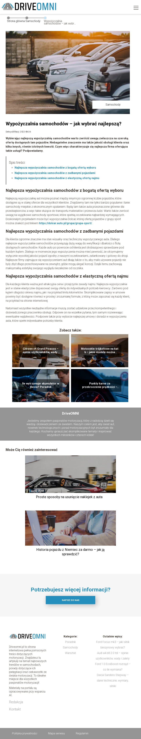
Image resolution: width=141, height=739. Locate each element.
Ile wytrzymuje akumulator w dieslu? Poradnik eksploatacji (40, 385)
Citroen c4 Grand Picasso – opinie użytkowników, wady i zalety (41, 350)
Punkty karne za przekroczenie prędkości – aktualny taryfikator (99, 385)
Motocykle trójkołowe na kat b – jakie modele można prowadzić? (99, 350)
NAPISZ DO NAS (70, 600)
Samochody (32, 21)
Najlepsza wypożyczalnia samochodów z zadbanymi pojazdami (55, 173)
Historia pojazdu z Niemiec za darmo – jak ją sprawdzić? (70, 552)
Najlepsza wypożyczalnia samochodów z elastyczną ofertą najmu (57, 178)
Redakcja (16, 702)
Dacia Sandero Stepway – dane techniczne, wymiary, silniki (113, 680)
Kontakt (15, 709)
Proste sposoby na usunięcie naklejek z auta (69, 497)
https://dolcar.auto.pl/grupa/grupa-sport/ (65, 223)
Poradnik (70, 642)
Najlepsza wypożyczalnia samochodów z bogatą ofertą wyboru (55, 167)
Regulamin (82, 733)
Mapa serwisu (56, 733)
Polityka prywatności (24, 733)
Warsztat (70, 653)
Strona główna (16, 21)
